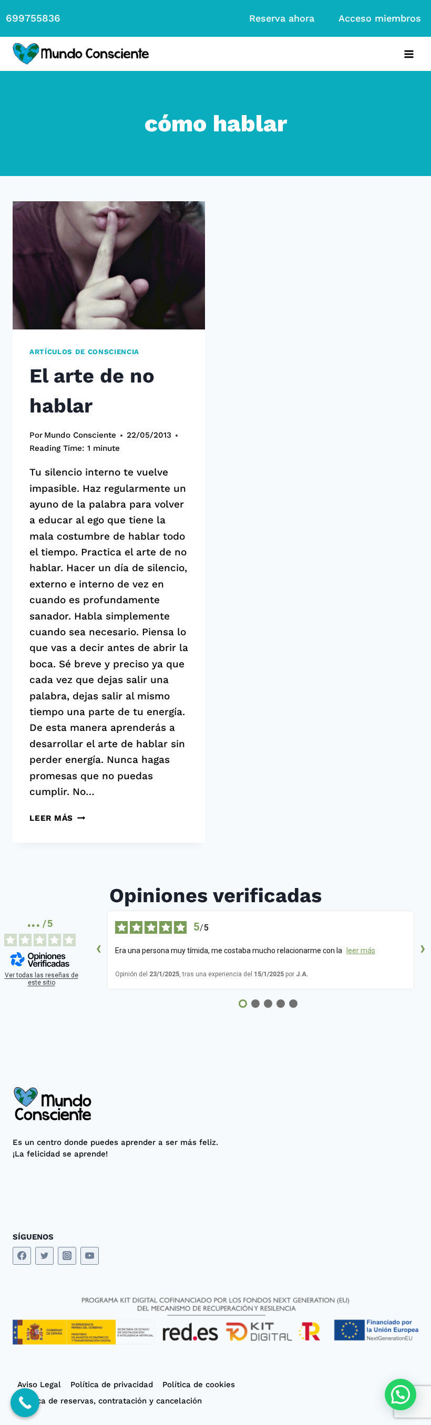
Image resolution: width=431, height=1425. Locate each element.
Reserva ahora (281, 18)
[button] (400, 1394)
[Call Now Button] (25, 1402)
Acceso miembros (379, 18)
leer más (360, 950)
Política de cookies (198, 1384)
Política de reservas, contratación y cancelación (109, 1401)
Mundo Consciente (80, 435)
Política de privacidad (111, 1384)
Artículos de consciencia (84, 352)
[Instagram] (67, 1256)
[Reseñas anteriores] (98, 950)
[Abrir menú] (408, 54)
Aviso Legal (39, 1384)
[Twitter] (44, 1256)
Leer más (57, 818)
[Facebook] (22, 1256)
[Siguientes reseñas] (422, 950)
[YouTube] (89, 1256)
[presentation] (109, 265)
